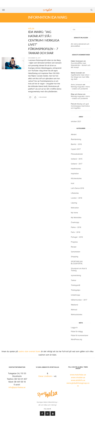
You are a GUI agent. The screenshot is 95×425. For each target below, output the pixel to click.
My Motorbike (76, 217)
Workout (74, 310)
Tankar (73, 280)
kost (72, 183)
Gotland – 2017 (76, 164)
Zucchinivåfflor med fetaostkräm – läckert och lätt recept (80, 65)
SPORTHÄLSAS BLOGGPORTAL (77, 262)
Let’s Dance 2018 (77, 188)
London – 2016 (76, 198)
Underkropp (75, 295)
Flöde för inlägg (77, 331)
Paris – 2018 (75, 232)
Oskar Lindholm (45, 376)
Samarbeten (75, 252)
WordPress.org (76, 339)
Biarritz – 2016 (76, 144)
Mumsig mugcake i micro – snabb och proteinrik (80, 88)
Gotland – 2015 (76, 159)
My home (74, 213)
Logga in (74, 327)
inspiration (75, 173)
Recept (73, 247)
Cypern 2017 (76, 149)
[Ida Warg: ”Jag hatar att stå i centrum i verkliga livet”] (13, 63)
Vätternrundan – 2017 (79, 300)
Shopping (74, 257)
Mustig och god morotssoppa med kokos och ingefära (80, 106)
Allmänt (73, 134)
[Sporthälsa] (47, 10)
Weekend (74, 305)
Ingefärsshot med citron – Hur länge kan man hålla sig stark (80, 77)
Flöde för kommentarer (79, 335)
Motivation (75, 208)
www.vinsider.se (78, 377)
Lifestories (75, 193)
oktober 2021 (76, 121)
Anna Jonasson (76, 84)
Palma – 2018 (76, 227)
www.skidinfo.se (78, 380)
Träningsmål (75, 285)
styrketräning (76, 275)
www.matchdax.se (78, 374)
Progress (74, 242)
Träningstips (75, 290)
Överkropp (75, 222)
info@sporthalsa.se (17, 387)
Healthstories (76, 169)
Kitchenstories (76, 178)
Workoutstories (76, 314)
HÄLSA (31, 28)
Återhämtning (76, 139)
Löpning (74, 203)
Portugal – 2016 (77, 237)
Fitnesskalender (77, 154)
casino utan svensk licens (29, 351)
